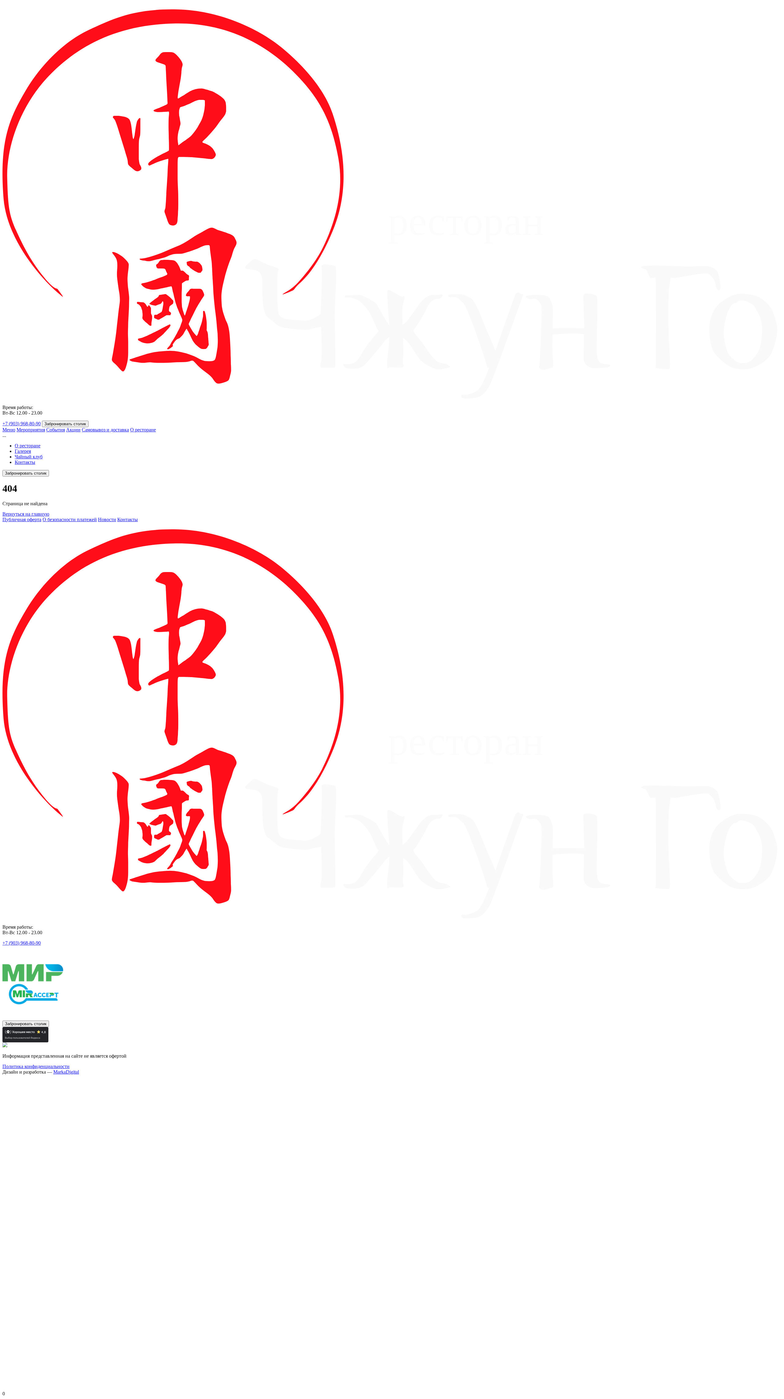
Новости (107, 519)
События (55, 429)
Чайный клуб (29, 456)
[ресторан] (392, 397)
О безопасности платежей (70, 519)
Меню (8, 429)
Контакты (25, 462)
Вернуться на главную (25, 514)
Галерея (23, 451)
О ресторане (143, 429)
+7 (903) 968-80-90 (21, 423)
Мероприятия (31, 429)
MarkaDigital (66, 1072)
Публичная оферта (21, 519)
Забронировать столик (65, 424)
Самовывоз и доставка (105, 429)
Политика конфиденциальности (36, 1066)
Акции (73, 429)
